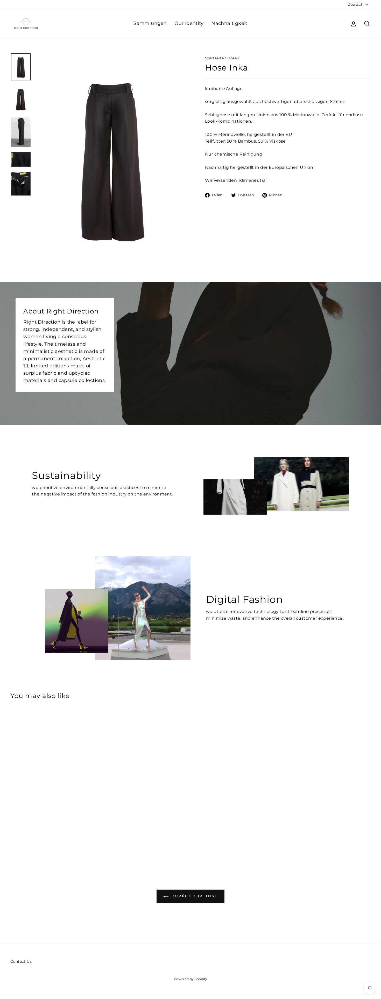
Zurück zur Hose (194, 896)
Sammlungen (150, 23)
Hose (232, 58)
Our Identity (188, 23)
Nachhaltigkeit (229, 23)
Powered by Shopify (190, 979)
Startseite (214, 58)
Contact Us (21, 961)
